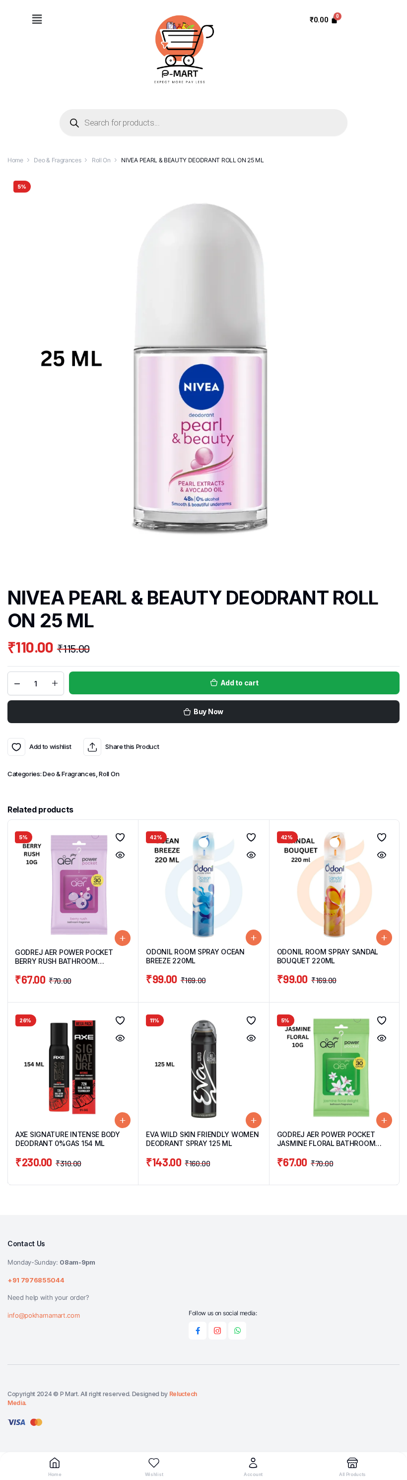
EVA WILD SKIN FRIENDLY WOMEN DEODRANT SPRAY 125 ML (202, 1138)
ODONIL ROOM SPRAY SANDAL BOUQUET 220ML (327, 956)
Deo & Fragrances (57, 160)
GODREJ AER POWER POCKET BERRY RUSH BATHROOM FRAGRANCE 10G (64, 961)
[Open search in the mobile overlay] (203, 122)
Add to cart (239, 682)
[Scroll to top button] (391, 1435)
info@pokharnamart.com (43, 1315)
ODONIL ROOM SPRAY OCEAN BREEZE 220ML (195, 956)
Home (15, 160)
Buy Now (208, 711)
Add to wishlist (16, 747)
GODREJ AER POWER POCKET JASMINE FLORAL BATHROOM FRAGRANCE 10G (326, 1143)
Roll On (101, 160)
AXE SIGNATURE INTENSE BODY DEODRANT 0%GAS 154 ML (67, 1138)
